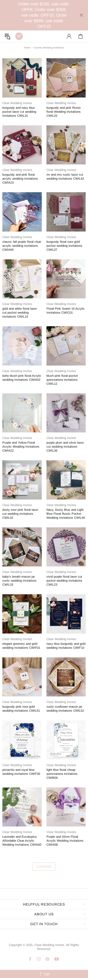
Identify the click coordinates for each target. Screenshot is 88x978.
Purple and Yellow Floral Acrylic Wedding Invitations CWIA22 (20, 446)
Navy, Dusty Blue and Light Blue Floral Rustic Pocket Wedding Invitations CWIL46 (65, 513)
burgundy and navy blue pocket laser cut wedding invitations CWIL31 (19, 111)
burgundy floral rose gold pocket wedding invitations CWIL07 (64, 245)
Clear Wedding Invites (19, 36)
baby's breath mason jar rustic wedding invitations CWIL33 (19, 580)
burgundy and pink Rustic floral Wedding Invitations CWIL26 (63, 111)
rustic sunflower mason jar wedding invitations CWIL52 (65, 708)
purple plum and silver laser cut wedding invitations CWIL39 (65, 446)
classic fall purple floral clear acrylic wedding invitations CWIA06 (21, 245)
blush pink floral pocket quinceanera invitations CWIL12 (62, 379)
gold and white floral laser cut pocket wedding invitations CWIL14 (19, 312)
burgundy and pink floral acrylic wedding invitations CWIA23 (20, 178)
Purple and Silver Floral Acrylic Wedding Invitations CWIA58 (65, 840)
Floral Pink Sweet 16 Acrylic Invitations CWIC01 (65, 310)
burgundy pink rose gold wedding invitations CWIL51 (21, 708)
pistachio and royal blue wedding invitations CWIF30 (21, 771)
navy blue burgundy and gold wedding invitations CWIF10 (65, 645)
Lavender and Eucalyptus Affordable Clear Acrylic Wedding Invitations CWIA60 (21, 840)
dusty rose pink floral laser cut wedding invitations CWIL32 (20, 513)
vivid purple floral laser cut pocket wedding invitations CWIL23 (64, 580)
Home (27, 47)
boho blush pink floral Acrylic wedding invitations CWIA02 (21, 377)
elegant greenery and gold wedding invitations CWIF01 (21, 645)
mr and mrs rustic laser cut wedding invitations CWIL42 (65, 176)
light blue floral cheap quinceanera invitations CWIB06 (62, 773)
